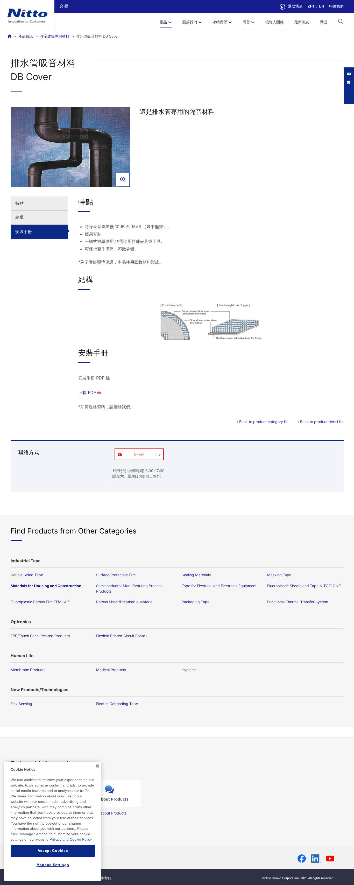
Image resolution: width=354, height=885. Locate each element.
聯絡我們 (336, 6)
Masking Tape (279, 575)
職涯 (323, 22)
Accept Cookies (53, 851)
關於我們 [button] (189, 22)
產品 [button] (163, 22)
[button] (340, 21)
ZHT (311, 6)
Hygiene (189, 670)
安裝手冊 (23, 231)
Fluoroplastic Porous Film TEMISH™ (40, 602)
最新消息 (301, 22)
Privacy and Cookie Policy (70, 840)
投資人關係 (274, 22)
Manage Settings (53, 865)
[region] (52, 821)
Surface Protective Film (116, 575)
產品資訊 (25, 36)
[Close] (97, 766)
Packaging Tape (195, 602)
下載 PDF (87, 392)
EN (321, 6)
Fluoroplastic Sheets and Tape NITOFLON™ (304, 586)
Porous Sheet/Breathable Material (124, 602)
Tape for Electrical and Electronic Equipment (219, 586)
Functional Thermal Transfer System (297, 602)
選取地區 (295, 6)
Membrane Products (28, 670)
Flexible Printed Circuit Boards (121, 636)
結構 (19, 217)
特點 (19, 203)
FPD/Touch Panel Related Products (40, 636)
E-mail (139, 454)
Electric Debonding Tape (117, 703)
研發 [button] (246, 22)
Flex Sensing (21, 703)
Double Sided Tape (27, 575)
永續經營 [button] (220, 22)
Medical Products (111, 670)
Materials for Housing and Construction (46, 586)
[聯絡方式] (351, 85)
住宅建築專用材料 (54, 36)
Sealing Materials (196, 575)
